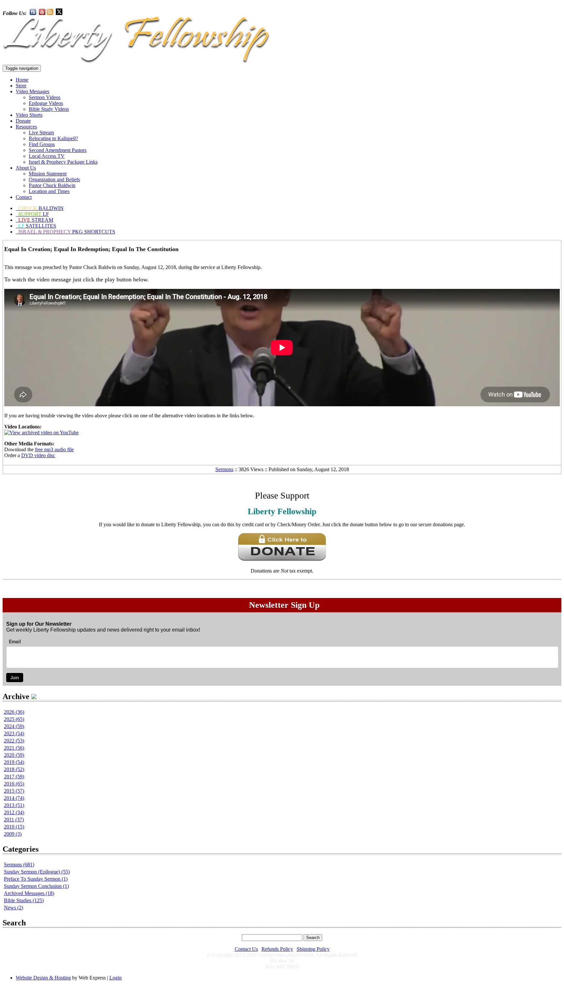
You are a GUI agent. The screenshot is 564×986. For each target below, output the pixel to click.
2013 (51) (14, 805)
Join (14, 677)
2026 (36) (14, 712)
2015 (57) (14, 791)
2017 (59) (14, 776)
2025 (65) (14, 719)
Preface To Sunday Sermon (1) (36, 879)
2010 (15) (14, 826)
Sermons (224, 469)
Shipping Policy (313, 949)
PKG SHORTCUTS (66, 231)
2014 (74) (14, 798)
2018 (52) (14, 769)
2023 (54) (14, 733)
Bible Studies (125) (24, 900)
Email (15, 641)
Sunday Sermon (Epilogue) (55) (37, 871)
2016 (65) (14, 783)
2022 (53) (14, 740)
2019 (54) (14, 762)
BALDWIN (41, 208)
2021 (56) (14, 748)
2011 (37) (14, 819)
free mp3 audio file (54, 449)
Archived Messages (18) (29, 893)
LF (33, 214)
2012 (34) (14, 812)
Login (115, 977)
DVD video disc (38, 455)
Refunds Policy (277, 949)
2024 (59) (14, 726)
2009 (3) (13, 834)
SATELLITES (37, 226)
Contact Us (246, 949)
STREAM (35, 220)
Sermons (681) (19, 864)
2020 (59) (14, 755)
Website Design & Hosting (43, 977)
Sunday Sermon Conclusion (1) (36, 886)
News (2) (13, 907)
